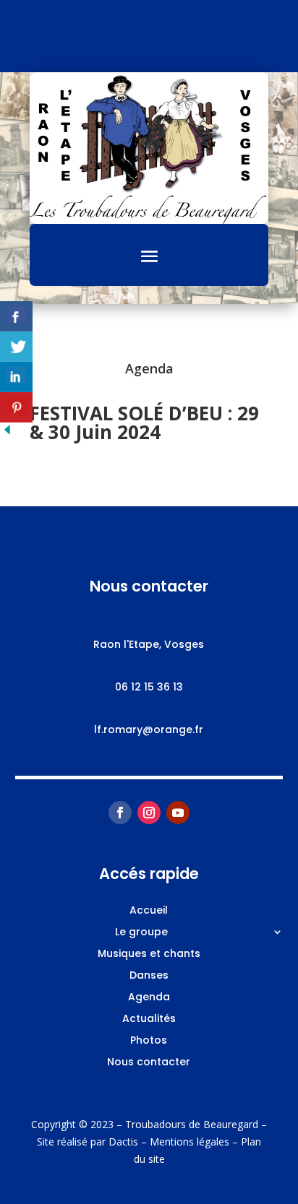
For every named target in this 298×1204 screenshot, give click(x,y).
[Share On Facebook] (16, 316)
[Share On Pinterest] (16, 407)
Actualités (149, 1019)
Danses (149, 976)
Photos (148, 1041)
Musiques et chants (149, 954)
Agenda (149, 998)
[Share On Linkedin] (16, 377)
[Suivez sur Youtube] (178, 812)
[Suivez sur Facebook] (120, 812)
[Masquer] (7, 433)
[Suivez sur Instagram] (149, 812)
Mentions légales (189, 1141)
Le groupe (141, 933)
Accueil (148, 911)
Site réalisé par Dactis (87, 1141)
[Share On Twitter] (16, 347)
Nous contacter (148, 1063)
